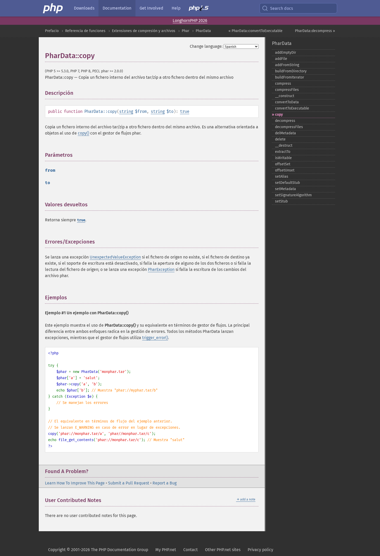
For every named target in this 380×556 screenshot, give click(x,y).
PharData (203, 31)
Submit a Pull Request (128, 483)
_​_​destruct (283, 145)
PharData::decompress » (315, 31)
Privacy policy (260, 549)
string (126, 111)
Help (176, 8)
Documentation (117, 8)
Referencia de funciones (85, 31)
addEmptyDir (285, 52)
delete (280, 139)
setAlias (281, 176)
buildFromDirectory (291, 71)
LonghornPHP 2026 (190, 20)
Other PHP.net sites (222, 549)
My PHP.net (165, 549)
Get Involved (151, 8)
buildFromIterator (289, 77)
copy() (83, 133)
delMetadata (285, 133)
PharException (161, 269)
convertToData (287, 102)
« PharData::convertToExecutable (256, 31)
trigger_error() (155, 337)
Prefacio (52, 31)
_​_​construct (284, 96)
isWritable (283, 158)
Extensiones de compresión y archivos (143, 31)
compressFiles (287, 90)
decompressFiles (289, 127)
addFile (281, 59)
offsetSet (282, 164)
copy (279, 114)
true (184, 111)
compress (283, 83)
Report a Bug (165, 483)
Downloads (84, 8)
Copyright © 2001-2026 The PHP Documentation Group (98, 549)
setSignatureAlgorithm (293, 195)
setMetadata (285, 189)
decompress (285, 121)
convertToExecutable (292, 108)
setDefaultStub (287, 183)
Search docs (281, 8)
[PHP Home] (53, 8)
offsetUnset (284, 170)
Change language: (206, 46)
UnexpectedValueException (115, 257)
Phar (185, 31)
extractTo (282, 152)
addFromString (287, 65)
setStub (281, 201)
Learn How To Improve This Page (75, 483)
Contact (190, 549)
